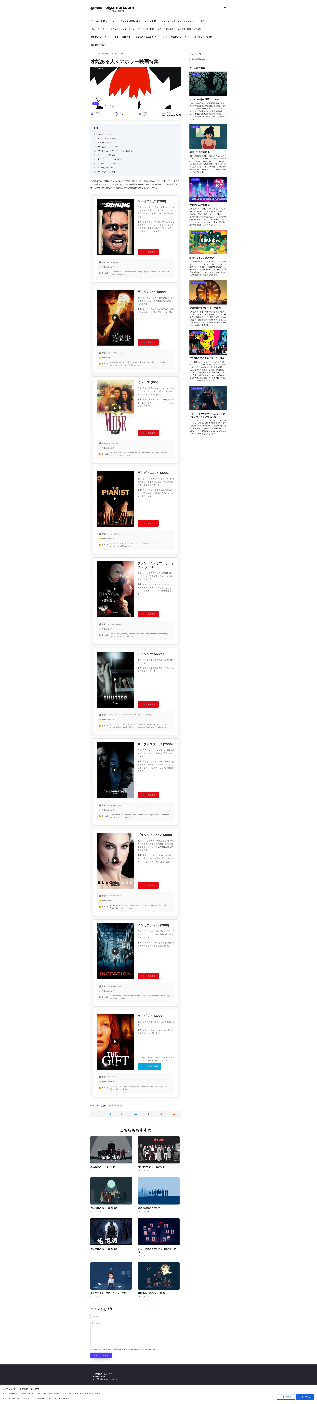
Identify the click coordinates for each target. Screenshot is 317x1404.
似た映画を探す (98, 45)
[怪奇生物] (208, 94)
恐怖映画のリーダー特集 (102, 1167)
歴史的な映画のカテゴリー (148, 37)
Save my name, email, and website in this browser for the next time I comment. (125, 1349)
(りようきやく (104, 1374)
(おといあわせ (106, 1379)
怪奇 (117, 37)
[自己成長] (208, 200)
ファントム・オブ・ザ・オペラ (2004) (115, 151)
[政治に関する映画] (208, 303)
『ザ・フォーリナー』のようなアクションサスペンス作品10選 (207, 415)
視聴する (152, 252)
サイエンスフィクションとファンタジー (177, 21)
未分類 (209, 37)
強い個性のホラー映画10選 (103, 1208)
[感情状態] (208, 147)
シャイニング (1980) (107, 134)
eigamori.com (119, 7)
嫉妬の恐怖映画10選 (199, 152)
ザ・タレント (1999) (107, 138)
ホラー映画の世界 (165, 29)
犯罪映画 (198, 37)
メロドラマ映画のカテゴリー (190, 29)
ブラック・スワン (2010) (109, 163)
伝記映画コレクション (101, 37)
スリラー (203, 21)
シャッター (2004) (106, 155)
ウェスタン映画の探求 (130, 21)
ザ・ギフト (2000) (106, 172)
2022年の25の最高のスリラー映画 (207, 358)
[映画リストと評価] (208, 353)
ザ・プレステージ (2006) (109, 159)
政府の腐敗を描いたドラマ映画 (205, 308)
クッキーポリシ (101, 1376)
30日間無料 (153, 1066)
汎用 (165, 37)
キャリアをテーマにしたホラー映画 (108, 1293)
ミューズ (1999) (105, 142)
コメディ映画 (150, 21)
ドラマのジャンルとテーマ (122, 29)
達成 (95, 104)
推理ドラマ (127, 37)
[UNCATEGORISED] (208, 253)
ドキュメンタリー (99, 29)
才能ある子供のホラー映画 (151, 1293)
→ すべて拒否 (285, 1397)
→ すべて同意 (304, 1397)
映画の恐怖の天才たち (149, 1208)
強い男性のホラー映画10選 (103, 1249)
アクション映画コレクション (104, 21)
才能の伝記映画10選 (199, 205)
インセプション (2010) (108, 167)
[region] (158, 1394)
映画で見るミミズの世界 (201, 258)
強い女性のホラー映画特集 (151, 1167)
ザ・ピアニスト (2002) (108, 147)
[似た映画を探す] (208, 408)
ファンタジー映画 (146, 29)
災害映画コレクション (181, 37)
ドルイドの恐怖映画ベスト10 (204, 99)
